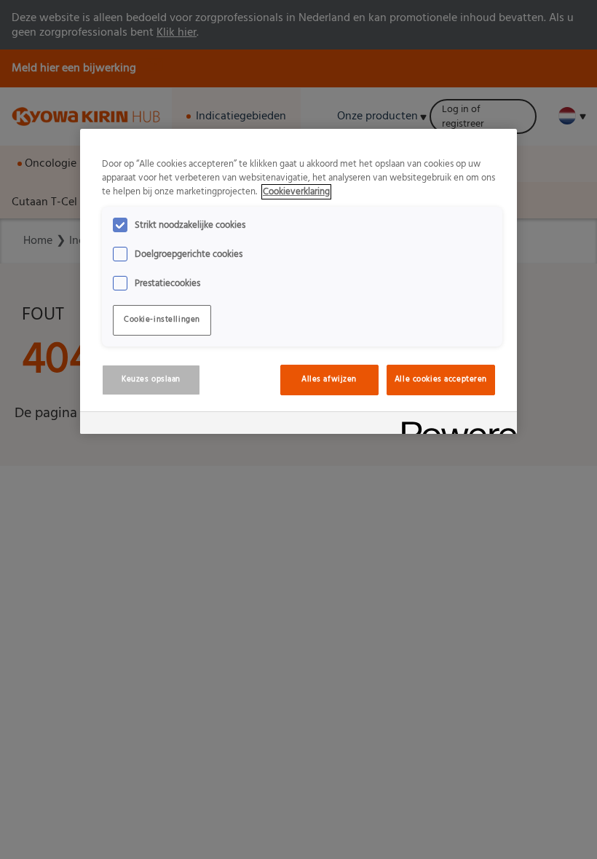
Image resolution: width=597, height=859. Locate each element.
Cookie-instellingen (162, 319)
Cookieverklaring (296, 192)
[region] (298, 281)
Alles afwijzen (329, 379)
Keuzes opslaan (151, 379)
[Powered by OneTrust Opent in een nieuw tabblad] (454, 425)
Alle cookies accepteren (441, 379)
